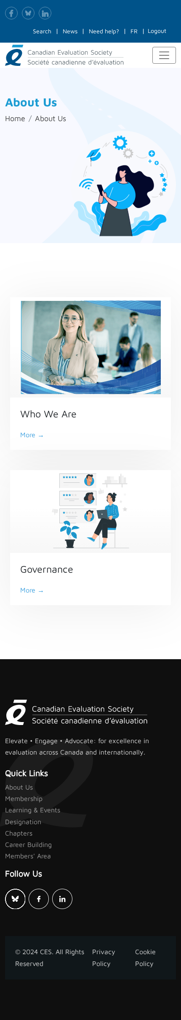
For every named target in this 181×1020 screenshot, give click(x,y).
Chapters (18, 833)
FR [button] (134, 31)
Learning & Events (32, 810)
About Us (50, 118)
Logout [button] (157, 30)
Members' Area (28, 856)
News (70, 31)
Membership (24, 798)
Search (42, 31)
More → (32, 434)
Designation (23, 821)
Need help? (104, 31)
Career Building (28, 844)
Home (15, 118)
